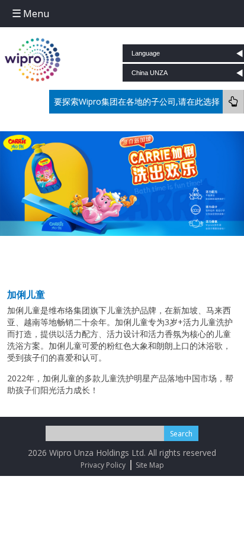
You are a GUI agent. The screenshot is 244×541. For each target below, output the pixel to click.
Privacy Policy (103, 465)
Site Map (150, 465)
